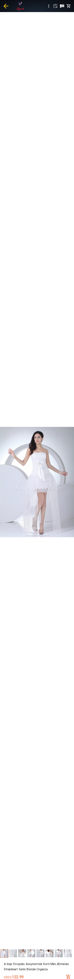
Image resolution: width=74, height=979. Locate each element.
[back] (6, 6)
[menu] (48, 6)
